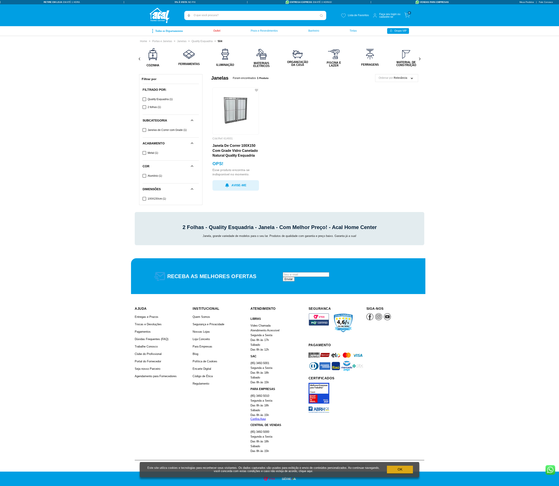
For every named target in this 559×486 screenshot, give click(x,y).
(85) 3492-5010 (259, 395)
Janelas (181, 41)
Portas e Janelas (162, 41)
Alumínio (155, 175)
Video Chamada (260, 325)
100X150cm (157, 198)
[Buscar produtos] (321, 15)
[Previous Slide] (139, 59)
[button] (188, 15)
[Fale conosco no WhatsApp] (550, 470)
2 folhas (154, 107)
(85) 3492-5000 (259, 431)
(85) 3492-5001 (259, 363)
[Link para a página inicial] (143, 41)
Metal (153, 152)
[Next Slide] (419, 59)
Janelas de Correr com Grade (167, 130)
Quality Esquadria (202, 41)
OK (400, 469)
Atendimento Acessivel (265, 330)
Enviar (289, 279)
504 (220, 41)
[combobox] (255, 15)
